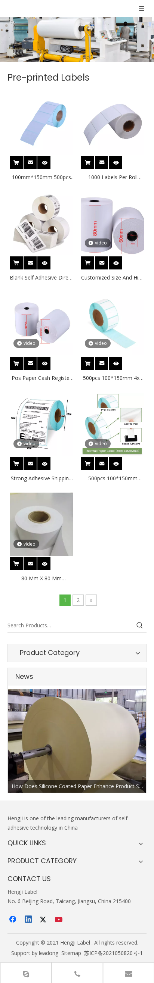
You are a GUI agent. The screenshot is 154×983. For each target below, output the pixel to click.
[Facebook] (13, 920)
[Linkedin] (29, 920)
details (49, 160)
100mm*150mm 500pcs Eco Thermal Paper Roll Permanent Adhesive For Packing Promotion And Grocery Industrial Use (41, 178)
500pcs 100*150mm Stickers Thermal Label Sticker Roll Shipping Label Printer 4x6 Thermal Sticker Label (112, 479)
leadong (48, 953)
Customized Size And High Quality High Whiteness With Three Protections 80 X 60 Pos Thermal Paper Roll (112, 278)
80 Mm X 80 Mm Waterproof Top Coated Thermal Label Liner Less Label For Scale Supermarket (41, 579)
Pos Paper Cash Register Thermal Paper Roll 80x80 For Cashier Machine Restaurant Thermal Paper (41, 378)
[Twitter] (44, 920)
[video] (112, 222)
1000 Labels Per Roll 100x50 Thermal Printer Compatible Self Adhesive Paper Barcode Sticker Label (113, 178)
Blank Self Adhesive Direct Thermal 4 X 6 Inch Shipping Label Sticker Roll (41, 278)
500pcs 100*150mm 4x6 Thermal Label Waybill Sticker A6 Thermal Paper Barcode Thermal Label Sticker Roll (113, 378)
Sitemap (71, 953)
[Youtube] (59, 920)
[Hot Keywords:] (140, 625)
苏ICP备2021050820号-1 (113, 953)
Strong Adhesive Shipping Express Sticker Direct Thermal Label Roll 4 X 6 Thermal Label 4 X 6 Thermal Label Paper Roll (41, 479)
